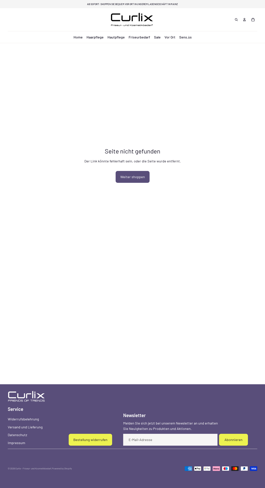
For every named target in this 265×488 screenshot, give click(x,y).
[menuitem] (78, 37)
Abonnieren (233, 439)
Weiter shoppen (132, 177)
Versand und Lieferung (25, 427)
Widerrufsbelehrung (23, 419)
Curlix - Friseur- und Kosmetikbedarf (33, 468)
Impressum (16, 443)
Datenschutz (17, 435)
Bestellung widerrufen (90, 439)
